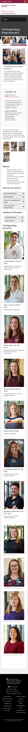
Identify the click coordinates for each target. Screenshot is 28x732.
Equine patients (8, 197)
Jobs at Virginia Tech (20, 712)
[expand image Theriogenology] (6, 157)
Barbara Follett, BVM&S (11, 431)
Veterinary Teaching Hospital (7, 11)
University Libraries (7, 708)
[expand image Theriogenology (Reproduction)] (6, 146)
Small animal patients (10, 193)
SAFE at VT (20, 701)
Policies (20, 703)
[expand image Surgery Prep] (14, 146)
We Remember (8, 706)
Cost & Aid (20, 698)
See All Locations (12, 691)
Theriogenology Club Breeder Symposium (13, 68)
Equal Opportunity (21, 705)
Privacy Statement (7, 701)
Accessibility (7, 710)
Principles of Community (7, 698)
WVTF (20, 708)
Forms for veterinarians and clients (12, 201)
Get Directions (11, 689)
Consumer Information (21, 696)
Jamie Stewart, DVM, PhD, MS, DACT (14, 470)
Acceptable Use (7, 703)
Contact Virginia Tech (14, 693)
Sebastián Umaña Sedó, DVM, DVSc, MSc (14, 512)
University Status (7, 696)
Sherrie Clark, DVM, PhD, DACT (12, 346)
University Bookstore (20, 710)
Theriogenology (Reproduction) (8, 13)
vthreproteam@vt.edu (13, 96)
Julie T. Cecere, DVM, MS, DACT (12, 306)
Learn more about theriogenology (9, 206)
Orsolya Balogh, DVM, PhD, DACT (13, 262)
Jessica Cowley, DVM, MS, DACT (12, 390)
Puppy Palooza (9, 221)
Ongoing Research (10, 217)
